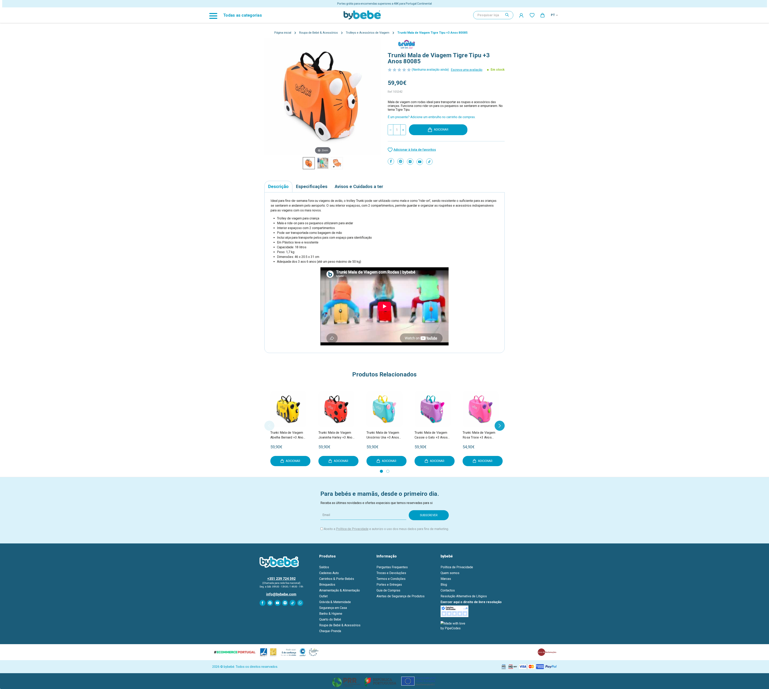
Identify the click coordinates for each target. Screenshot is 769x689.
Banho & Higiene (330, 614)
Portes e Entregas (389, 584)
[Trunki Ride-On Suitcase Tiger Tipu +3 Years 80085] (309, 163)
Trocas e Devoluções (391, 573)
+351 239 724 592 (281, 578)
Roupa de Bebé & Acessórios (339, 625)
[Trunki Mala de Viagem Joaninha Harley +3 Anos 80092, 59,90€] (336, 409)
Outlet (323, 596)
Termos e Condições (391, 579)
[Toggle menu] (215, 15)
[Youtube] (420, 162)
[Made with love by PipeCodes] (454, 626)
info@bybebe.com (281, 594)
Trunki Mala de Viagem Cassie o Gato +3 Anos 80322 (431, 435)
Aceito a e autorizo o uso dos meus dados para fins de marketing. (386, 529)
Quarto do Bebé (330, 619)
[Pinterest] (401, 161)
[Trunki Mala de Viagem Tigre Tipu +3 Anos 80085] (323, 163)
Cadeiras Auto (329, 573)
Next (500, 426)
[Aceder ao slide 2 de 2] (387, 471)
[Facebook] (391, 161)
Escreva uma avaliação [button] (466, 70)
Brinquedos (327, 584)
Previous (269, 426)
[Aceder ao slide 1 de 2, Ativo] (381, 471)
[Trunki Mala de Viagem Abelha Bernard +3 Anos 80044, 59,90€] (288, 409)
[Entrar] (521, 15)
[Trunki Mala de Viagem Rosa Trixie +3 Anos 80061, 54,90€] (481, 409)
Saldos (324, 567)
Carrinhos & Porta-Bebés (336, 579)
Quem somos (450, 573)
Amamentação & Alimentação (339, 590)
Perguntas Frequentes (392, 567)
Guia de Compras (388, 590)
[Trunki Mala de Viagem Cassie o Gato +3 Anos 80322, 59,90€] (433, 409)
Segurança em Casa (333, 608)
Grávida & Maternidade (335, 602)
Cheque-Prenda (330, 631)
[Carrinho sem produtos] (543, 15)
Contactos (448, 590)
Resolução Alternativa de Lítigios (464, 596)
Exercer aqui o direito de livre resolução (471, 602)
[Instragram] (410, 162)
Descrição (278, 186)
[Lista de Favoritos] (532, 15)
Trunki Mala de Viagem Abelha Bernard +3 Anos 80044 (287, 435)
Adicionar (441, 129)
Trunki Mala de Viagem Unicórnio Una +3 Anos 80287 (382, 435)
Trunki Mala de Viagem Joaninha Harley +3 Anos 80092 (336, 435)
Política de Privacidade (352, 529)
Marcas (446, 579)
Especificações (311, 186)
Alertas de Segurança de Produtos (400, 596)
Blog (444, 584)
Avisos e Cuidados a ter (359, 186)
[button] (384, 681)
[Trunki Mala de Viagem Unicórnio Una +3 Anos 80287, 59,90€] (384, 409)
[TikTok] (429, 162)
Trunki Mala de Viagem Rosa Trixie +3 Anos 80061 (479, 435)
